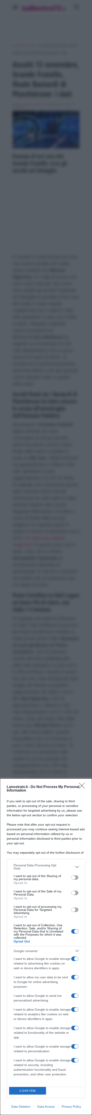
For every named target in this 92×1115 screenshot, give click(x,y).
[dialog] (46, 946)
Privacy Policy (71, 1106)
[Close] (83, 787)
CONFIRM (27, 1091)
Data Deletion (20, 1106)
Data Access (46, 1106)
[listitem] (46, 867)
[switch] (74, 877)
